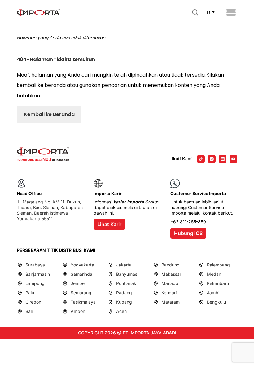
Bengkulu (216, 302)
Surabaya (35, 264)
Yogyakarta (82, 264)
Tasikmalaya (83, 302)
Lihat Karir (109, 224)
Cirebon (33, 302)
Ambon (78, 311)
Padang (124, 292)
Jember (78, 283)
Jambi (213, 292)
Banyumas (126, 274)
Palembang (218, 264)
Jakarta (124, 264)
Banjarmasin (37, 274)
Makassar (171, 274)
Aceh (121, 311)
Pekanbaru (218, 283)
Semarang (81, 292)
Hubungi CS (188, 233)
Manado (169, 283)
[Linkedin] (222, 159)
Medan (214, 274)
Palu (29, 292)
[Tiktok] (201, 159)
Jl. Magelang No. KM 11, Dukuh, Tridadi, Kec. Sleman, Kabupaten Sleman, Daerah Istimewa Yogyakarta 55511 (50, 210)
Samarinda (81, 274)
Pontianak (126, 283)
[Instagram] (212, 159)
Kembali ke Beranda (49, 114)
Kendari (169, 292)
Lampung (35, 283)
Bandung (170, 264)
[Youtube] (233, 159)
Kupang (124, 302)
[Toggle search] (195, 12)
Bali (29, 311)
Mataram (170, 302)
